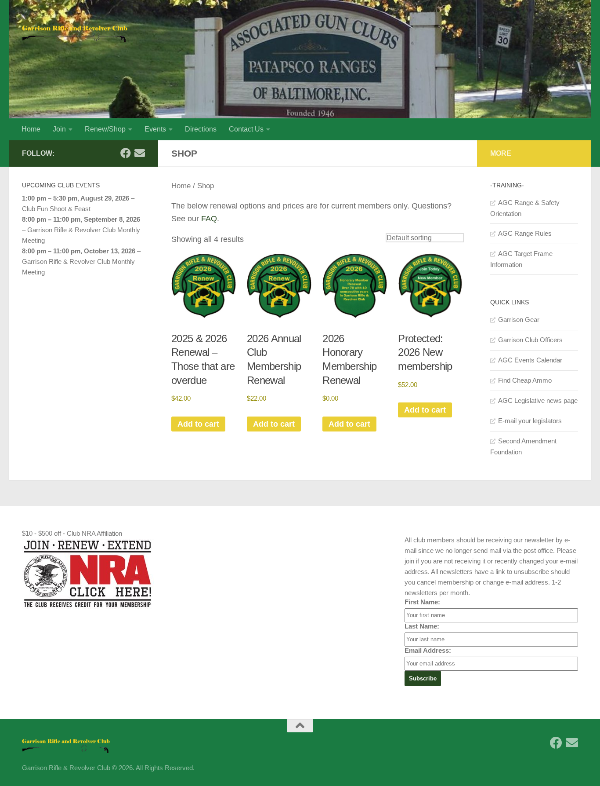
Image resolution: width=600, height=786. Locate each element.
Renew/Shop (105, 129)
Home (31, 129)
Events (155, 129)
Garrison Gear (518, 319)
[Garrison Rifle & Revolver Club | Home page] (74, 31)
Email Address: (428, 650)
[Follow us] (125, 153)
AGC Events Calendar (530, 360)
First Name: (422, 602)
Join (59, 129)
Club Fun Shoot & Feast (56, 208)
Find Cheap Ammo (525, 380)
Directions (201, 129)
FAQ (209, 218)
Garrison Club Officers (530, 340)
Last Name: (422, 626)
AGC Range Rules (525, 233)
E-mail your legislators (530, 420)
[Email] (139, 153)
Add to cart (198, 424)
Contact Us (246, 129)
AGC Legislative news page (538, 400)
